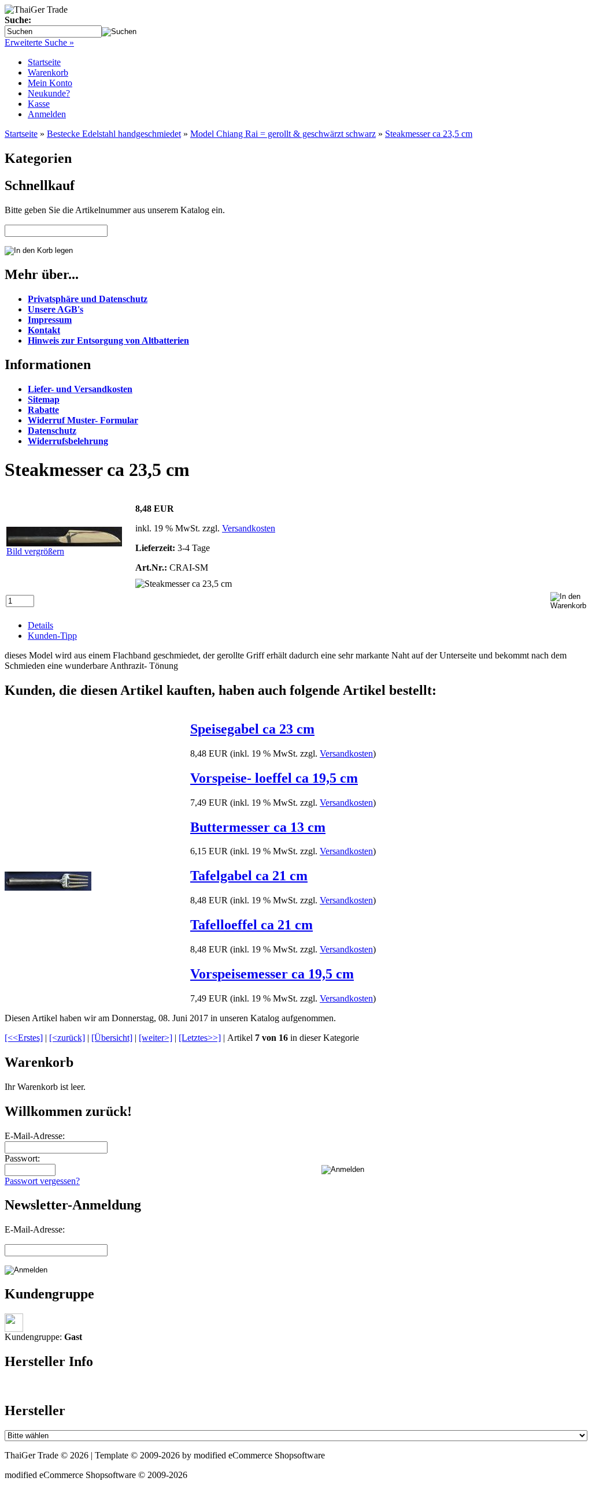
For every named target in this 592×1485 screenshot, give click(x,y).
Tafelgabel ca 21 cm (249, 875)
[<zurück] (67, 1038)
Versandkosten (248, 528)
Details (40, 625)
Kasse (39, 104)
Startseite (44, 62)
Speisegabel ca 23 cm (252, 728)
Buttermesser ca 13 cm (257, 827)
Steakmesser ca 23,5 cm (428, 134)
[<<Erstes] (24, 1038)
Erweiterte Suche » (39, 42)
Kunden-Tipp (52, 636)
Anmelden (47, 114)
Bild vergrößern (35, 551)
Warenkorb (48, 72)
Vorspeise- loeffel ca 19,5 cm (274, 778)
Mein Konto (50, 83)
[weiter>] (155, 1038)
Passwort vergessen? (42, 1181)
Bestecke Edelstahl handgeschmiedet (114, 134)
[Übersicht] (111, 1038)
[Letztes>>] (200, 1038)
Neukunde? (49, 93)
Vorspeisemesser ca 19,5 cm (272, 973)
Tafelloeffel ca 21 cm (251, 924)
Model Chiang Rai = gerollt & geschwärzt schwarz (283, 134)
